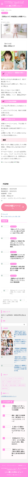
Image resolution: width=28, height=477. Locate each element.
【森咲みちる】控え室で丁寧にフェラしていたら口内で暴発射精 (17, 280)
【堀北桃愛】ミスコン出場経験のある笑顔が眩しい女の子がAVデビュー (17, 256)
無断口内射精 (22, 385)
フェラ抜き (5, 216)
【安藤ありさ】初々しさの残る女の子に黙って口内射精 (18, 408)
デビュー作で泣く (18, 378)
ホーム (3, 465)
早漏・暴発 (4, 385)
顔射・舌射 (17, 216)
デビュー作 (5, 214)
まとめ (10, 378)
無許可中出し (5, 388)
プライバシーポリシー (11, 465)
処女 (3, 381)
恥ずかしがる (11, 216)
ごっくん (4, 378)
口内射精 (9, 381)
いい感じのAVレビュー (14, 6)
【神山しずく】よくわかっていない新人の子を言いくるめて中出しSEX (17, 231)
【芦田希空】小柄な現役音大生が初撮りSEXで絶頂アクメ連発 (17, 268)
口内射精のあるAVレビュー (8, 396)
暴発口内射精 (13, 385)
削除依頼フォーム (22, 465)
